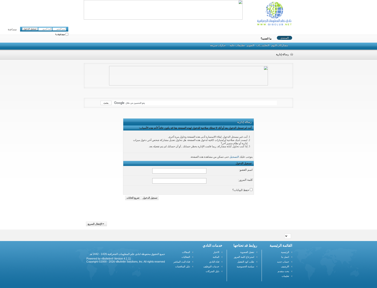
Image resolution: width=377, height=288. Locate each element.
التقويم (250, 45)
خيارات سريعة (217, 45)
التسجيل (234, 156)
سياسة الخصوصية (245, 266)
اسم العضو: (246, 169)
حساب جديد (283, 261)
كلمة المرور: (245, 179)
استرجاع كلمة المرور (244, 257)
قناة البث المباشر (181, 261)
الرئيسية (285, 252)
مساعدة (12, 29)
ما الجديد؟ (266, 38)
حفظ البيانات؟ (60, 35)
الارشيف (285, 266)
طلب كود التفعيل (245, 261)
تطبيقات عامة (237, 45)
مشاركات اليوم (279, 45)
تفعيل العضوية (247, 252)
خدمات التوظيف (211, 266)
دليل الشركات (212, 271)
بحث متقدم (283, 271)
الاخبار (216, 252)
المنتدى (285, 37)
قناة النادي (214, 261)
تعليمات (285, 276)
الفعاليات (186, 257)
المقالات (186, 252)
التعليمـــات (262, 45)
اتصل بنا (285, 257)
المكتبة (216, 257)
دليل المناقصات (182, 266)
